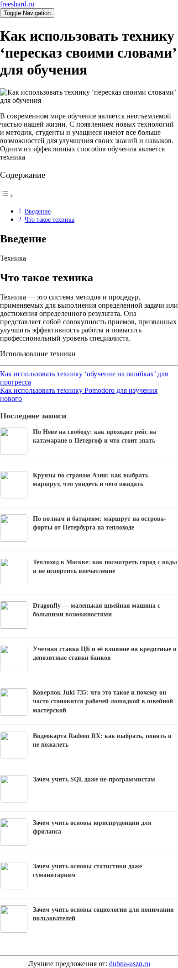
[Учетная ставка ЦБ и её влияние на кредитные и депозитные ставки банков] (13, 670)
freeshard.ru (17, 4)
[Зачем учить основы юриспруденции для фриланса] (13, 843)
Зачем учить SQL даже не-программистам (94, 779)
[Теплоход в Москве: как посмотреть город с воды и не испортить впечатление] (13, 583)
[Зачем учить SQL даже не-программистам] (13, 800)
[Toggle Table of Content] (7, 195)
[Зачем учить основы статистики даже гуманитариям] (13, 887)
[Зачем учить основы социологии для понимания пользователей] (13, 930)
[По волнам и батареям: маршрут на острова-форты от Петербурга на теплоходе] (13, 539)
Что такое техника (49, 219)
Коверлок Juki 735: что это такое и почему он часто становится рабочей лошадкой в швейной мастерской (103, 701)
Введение (38, 211)
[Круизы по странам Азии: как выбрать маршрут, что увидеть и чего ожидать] (13, 496)
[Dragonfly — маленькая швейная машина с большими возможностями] (13, 626)
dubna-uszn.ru (129, 964)
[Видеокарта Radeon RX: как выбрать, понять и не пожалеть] (13, 756)
